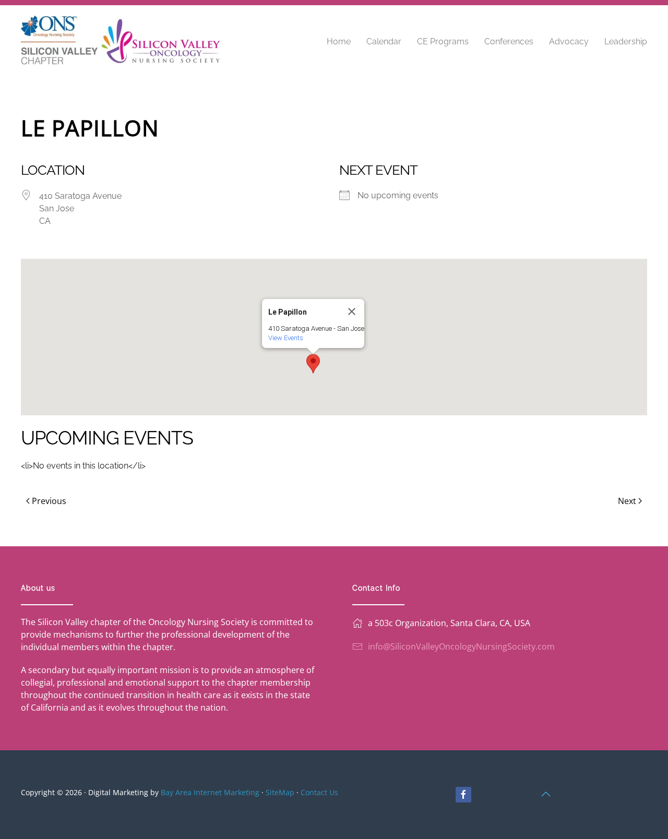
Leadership (625, 41)
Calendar (383, 41)
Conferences (508, 41)
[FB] (463, 794)
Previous (49, 501)
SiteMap (280, 792)
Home (339, 41)
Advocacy (569, 41)
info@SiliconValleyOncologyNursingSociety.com (461, 646)
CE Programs (443, 41)
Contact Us (319, 792)
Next (627, 501)
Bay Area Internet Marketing (210, 792)
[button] (313, 364)
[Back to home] (121, 41)
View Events (285, 338)
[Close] (351, 311)
